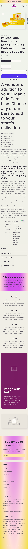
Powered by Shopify (18, 545)
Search (5, 468)
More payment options (14, 79)
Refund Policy (6, 475)
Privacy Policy (6, 484)
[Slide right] (17, 33)
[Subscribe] (23, 455)
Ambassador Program (9, 481)
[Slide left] (10, 33)
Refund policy (6, 491)
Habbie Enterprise (11, 545)
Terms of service (7, 471)
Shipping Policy (7, 487)
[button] (1, 6)
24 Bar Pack (6, 61)
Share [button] (4, 248)
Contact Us (6, 478)
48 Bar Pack (16, 61)
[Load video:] (14, 421)
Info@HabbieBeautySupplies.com (12, 511)
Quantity (3, 64)
